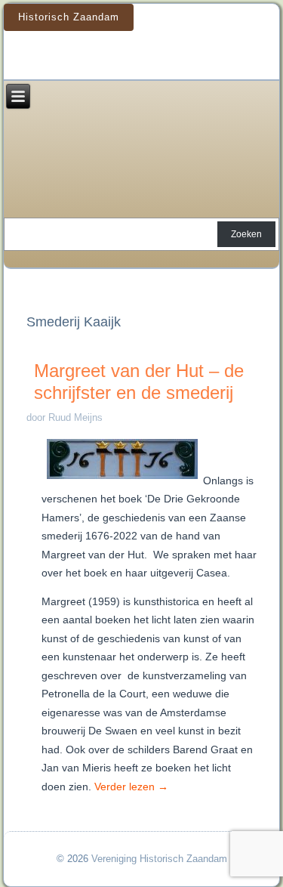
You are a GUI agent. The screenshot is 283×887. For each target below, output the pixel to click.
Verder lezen (131, 786)
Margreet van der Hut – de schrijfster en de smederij (139, 381)
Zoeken (246, 234)
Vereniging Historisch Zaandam (159, 858)
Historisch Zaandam (68, 17)
